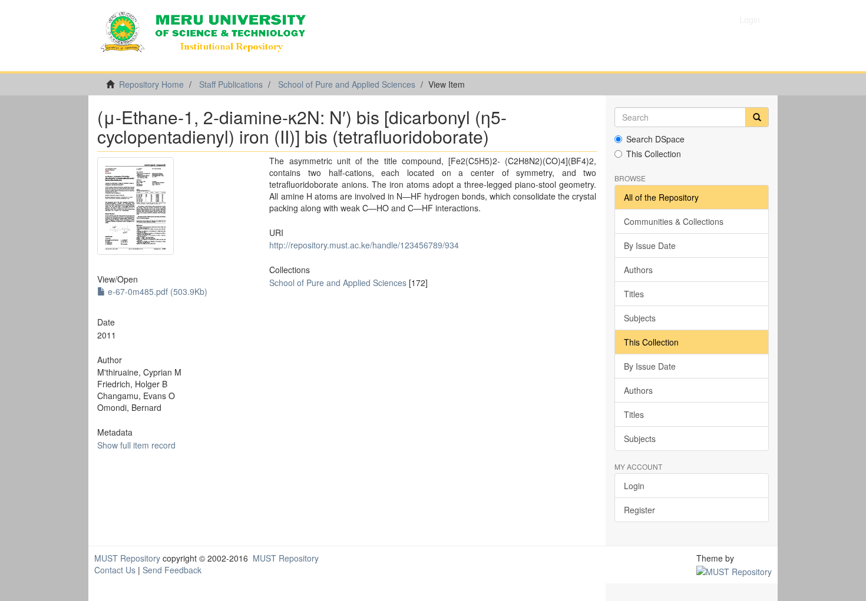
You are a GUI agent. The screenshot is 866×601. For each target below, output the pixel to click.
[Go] (757, 117)
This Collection (653, 154)
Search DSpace (655, 139)
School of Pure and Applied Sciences (346, 84)
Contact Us (114, 570)
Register (639, 510)
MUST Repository (127, 558)
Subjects (640, 318)
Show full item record (136, 445)
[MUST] (734, 570)
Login (634, 486)
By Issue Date (650, 245)
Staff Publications (231, 84)
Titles (634, 294)
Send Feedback (172, 570)
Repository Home (151, 84)
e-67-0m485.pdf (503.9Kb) (156, 291)
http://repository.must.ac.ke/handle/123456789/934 (364, 245)
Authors (638, 269)
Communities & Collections (673, 221)
